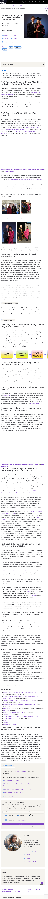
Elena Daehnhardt (9, 171)
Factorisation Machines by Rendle (10, 493)
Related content (9, 765)
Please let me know (20, 771)
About (13, 2)
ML (10, 47)
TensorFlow (32, 493)
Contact (45, 2)
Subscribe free (23, 824)
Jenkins (33, 595)
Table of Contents (8, 64)
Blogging (22, 815)
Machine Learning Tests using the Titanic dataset (18, 789)
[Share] (45, 10)
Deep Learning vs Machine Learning (14, 792)
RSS (46, 8)
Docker (28, 591)
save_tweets (6, 395)
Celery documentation (9, 724)
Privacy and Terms (41, 897)
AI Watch (10, 815)
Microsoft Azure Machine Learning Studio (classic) (17, 571)
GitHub (18, 2)
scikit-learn (35, 491)
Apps (40, 2)
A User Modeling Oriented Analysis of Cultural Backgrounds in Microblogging (23, 169)
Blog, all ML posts (9, 796)
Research (18, 47)
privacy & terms (22, 820)
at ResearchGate (34, 403)
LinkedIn (6, 42)
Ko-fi (12, 42)
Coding (33, 815)
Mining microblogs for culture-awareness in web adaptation (19, 692)
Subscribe (28, 2)
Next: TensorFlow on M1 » (34, 890)
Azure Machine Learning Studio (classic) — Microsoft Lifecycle (20, 716)
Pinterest (14, 38)
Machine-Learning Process (11, 780)
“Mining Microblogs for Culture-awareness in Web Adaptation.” (25, 179)
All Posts (17, 891)
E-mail (6, 35)
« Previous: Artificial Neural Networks (7, 890)
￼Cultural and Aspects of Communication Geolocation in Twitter (19, 464)
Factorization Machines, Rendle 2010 (13, 712)
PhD (21, 5)
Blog (23, 2)
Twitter (14, 35)
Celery (24, 614)
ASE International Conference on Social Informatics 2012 (19, 700)
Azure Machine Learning (17, 573)
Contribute (35, 2)
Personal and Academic (12, 5)
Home (9, 2)
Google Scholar (22, 685)
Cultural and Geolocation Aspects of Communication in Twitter (20, 704)
